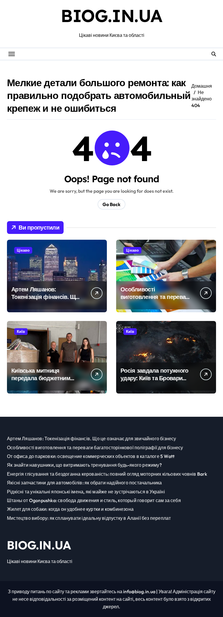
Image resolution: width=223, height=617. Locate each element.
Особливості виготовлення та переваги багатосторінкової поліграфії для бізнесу (156, 300)
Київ (21, 331)
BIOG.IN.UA (111, 15)
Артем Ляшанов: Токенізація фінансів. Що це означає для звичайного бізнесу (45, 300)
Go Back (111, 204)
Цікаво (23, 250)
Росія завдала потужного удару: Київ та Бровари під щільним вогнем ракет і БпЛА (156, 382)
